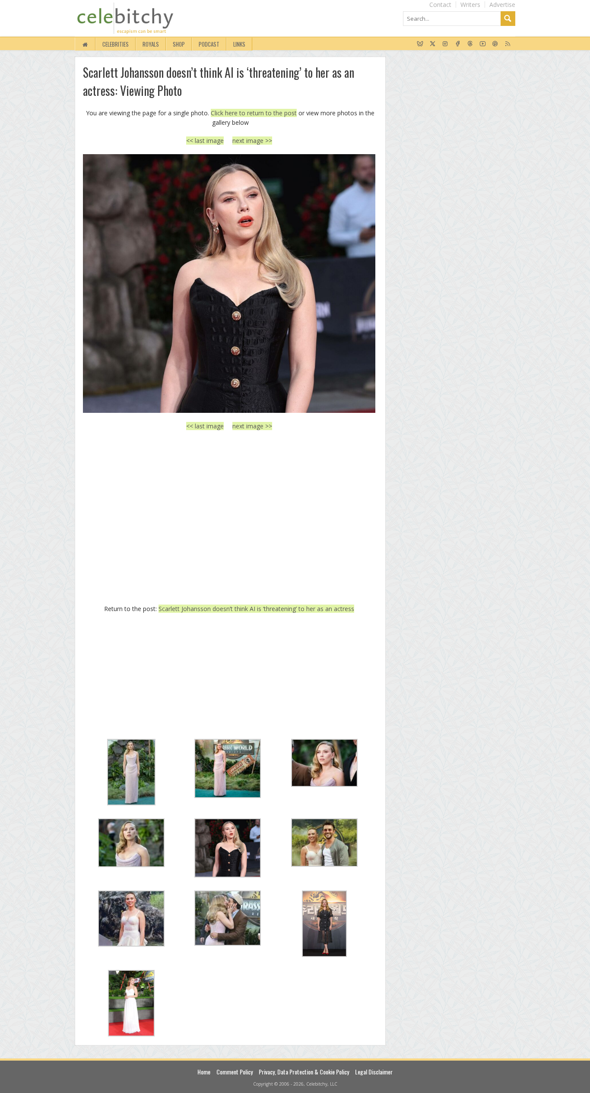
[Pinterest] (495, 44)
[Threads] (470, 44)
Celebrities (115, 44)
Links (239, 44)
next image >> (252, 140)
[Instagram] (445, 44)
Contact (440, 4)
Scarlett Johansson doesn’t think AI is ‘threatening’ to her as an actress (256, 609)
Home (203, 1071)
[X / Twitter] (432, 44)
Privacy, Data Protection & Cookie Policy (304, 1071)
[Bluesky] (420, 44)
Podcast (209, 44)
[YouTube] (482, 44)
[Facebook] (457, 44)
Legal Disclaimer (374, 1071)
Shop (179, 44)
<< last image (205, 140)
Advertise (502, 4)
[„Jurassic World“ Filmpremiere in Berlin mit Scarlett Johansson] (229, 283)
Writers (470, 4)
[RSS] (507, 44)
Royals (151, 44)
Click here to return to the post (254, 113)
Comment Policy (234, 1071)
